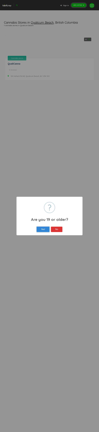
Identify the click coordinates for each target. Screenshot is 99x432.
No (56, 229)
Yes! (43, 229)
